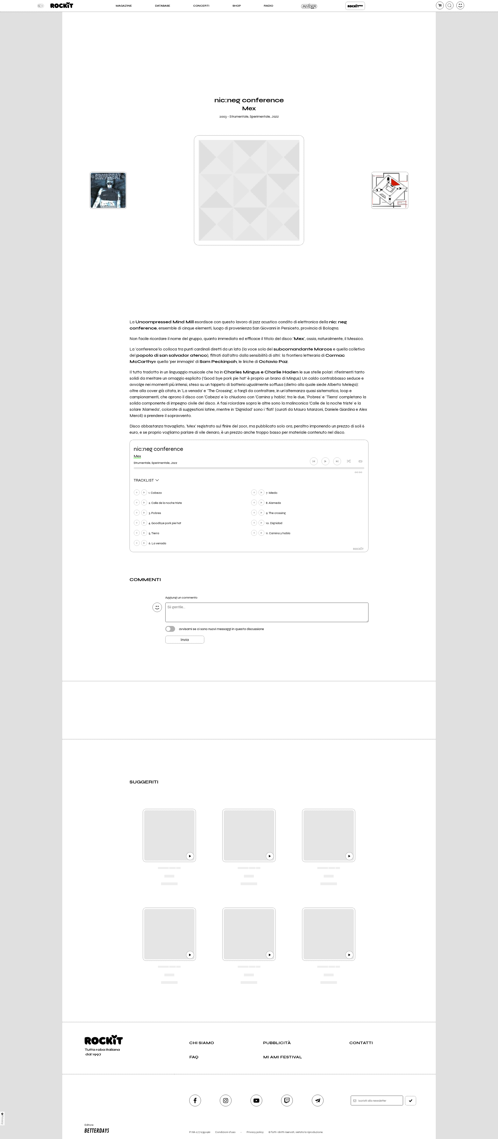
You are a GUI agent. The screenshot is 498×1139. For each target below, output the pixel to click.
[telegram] (318, 1100)
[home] (61, 6)
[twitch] (287, 1100)
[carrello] (440, 5)
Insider (309, 6)
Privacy (2, 1119)
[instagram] (225, 1100)
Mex (137, 456)
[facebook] (195, 1100)
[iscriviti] (410, 1100)
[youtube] (256, 1100)
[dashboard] (460, 5)
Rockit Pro (355, 6)
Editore (87, 1126)
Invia (185, 639)
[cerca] (449, 5)
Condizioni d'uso (225, 1132)
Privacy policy (255, 1132)
